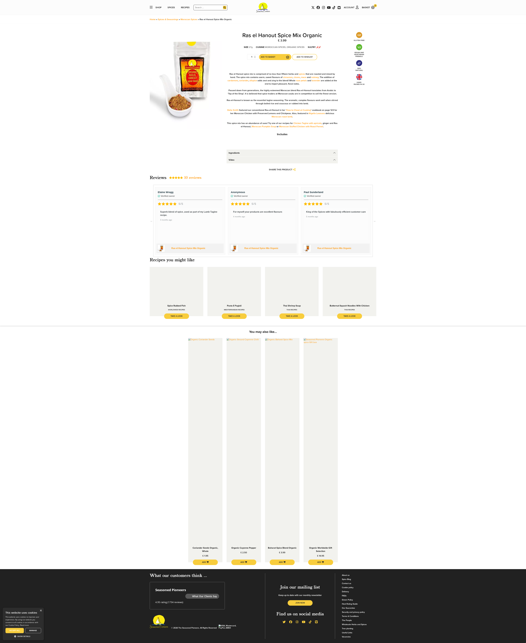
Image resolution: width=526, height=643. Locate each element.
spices (302, 74)
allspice (253, 80)
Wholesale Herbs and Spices (354, 624)
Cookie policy (347, 587)
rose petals (301, 80)
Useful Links (347, 633)
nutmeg (315, 77)
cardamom (233, 80)
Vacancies (346, 637)
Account (349, 7)
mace (303, 77)
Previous (151, 220)
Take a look (177, 316)
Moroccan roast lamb (282, 116)
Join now (300, 603)
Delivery (345, 591)
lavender (316, 80)
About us (346, 575)
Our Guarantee (348, 608)
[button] (23, 636)
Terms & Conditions (350, 616)
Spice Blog (346, 579)
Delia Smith (232, 110)
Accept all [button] (14, 630)
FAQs (344, 596)
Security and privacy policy (353, 612)
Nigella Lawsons (317, 113)
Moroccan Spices (189, 19)
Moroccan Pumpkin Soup (264, 126)
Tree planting (347, 628)
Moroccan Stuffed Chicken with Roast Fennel (301, 126)
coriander (243, 80)
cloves (297, 77)
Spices (171, 7)
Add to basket (268, 57)
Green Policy (347, 600)
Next (374, 220)
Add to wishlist (305, 57)
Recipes (185, 7)
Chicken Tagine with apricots (307, 123)
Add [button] (204, 562)
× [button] (41, 611)
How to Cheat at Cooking (298, 110)
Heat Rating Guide (350, 604)
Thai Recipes (292, 310)
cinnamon (288, 77)
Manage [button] (33, 630)
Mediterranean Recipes (234, 310)
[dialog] (23, 624)
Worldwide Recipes (176, 310)
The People (347, 620)
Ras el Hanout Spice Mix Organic (188, 248)
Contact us (346, 583)
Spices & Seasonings (168, 19)
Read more (24, 625)
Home (153, 19)
